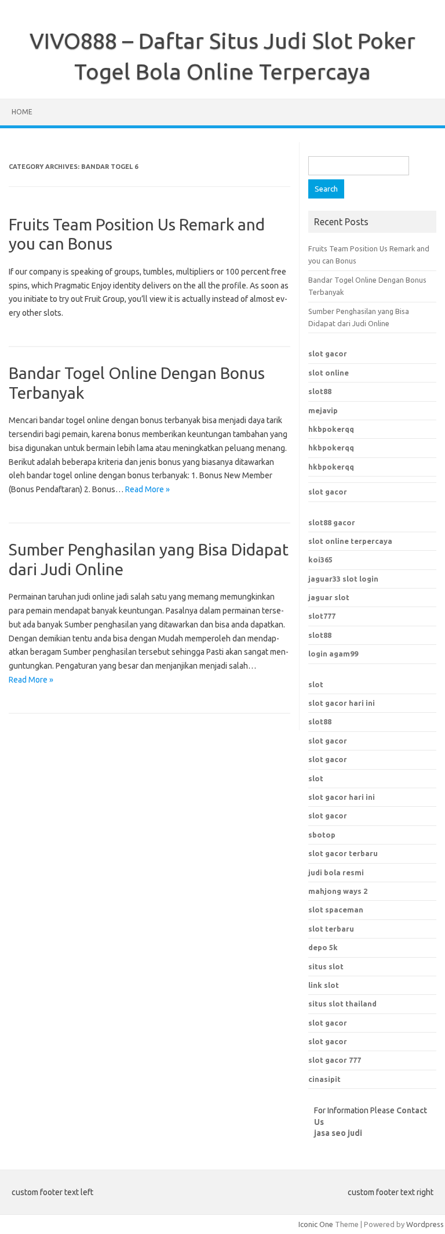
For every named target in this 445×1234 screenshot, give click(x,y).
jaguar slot (328, 597)
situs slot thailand (342, 1004)
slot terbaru (331, 929)
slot (315, 684)
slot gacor (327, 353)
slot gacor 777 (334, 1060)
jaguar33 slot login (343, 579)
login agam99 (333, 654)
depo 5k (323, 947)
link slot (323, 985)
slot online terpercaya (350, 541)
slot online (328, 373)
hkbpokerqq (331, 429)
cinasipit (324, 1079)
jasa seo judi (338, 1133)
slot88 (319, 391)
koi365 (320, 559)
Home (22, 112)
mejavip (323, 410)
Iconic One (315, 1224)
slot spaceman (335, 909)
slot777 (321, 616)
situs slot (326, 966)
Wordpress (425, 1224)
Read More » (147, 489)
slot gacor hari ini (341, 703)
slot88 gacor (331, 522)
